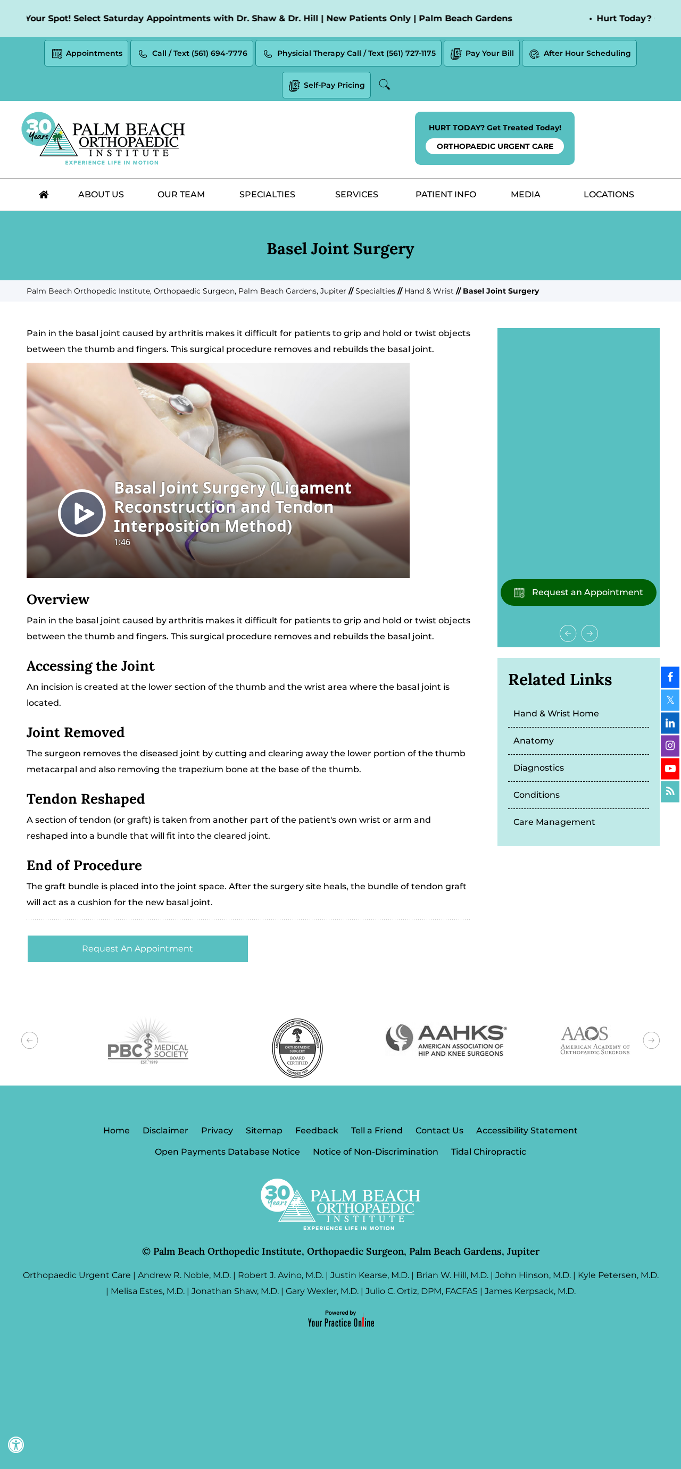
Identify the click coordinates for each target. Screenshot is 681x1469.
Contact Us (439, 1130)
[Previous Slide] (568, 633)
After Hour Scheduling (587, 53)
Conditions (536, 795)
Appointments (94, 53)
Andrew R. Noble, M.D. (184, 1275)
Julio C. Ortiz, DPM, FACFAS (422, 1291)
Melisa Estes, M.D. (148, 1291)
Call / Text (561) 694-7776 (199, 53)
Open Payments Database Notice (227, 1152)
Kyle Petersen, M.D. (618, 1275)
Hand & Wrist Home (556, 713)
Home (116, 1130)
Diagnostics (538, 768)
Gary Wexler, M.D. (322, 1291)
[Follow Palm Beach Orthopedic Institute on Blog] (670, 792)
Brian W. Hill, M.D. (452, 1275)
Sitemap (264, 1130)
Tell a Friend (377, 1130)
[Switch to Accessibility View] (16, 1445)
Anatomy (533, 741)
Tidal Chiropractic (488, 1152)
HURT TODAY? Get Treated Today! (495, 137)
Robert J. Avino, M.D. (280, 1275)
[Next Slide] (589, 633)
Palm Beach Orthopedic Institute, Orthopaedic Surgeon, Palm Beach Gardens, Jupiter (186, 291)
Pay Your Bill (490, 53)
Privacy (217, 1130)
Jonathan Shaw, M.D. (235, 1291)
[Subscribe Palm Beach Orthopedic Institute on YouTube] (670, 769)
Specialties (375, 291)
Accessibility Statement (527, 1130)
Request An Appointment (137, 949)
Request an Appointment (586, 592)
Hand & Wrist (429, 291)
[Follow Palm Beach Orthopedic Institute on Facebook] (670, 677)
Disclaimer (165, 1130)
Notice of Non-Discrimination (375, 1152)
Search (386, 84)
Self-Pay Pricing (334, 85)
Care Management (554, 822)
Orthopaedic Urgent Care (77, 1275)
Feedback (316, 1130)
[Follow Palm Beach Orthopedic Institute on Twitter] (670, 700)
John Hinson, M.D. (533, 1275)
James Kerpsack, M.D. (530, 1291)
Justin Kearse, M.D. (369, 1275)
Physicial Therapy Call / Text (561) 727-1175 (356, 53)
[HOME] (43, 195)
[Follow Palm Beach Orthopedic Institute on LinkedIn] (670, 723)
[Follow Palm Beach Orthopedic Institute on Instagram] (670, 746)
